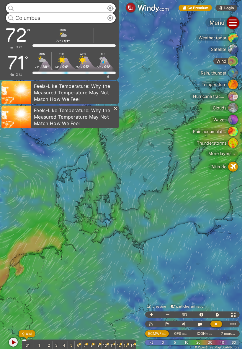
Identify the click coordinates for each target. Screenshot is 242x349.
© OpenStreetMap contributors (216, 347)
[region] (121, 174)
